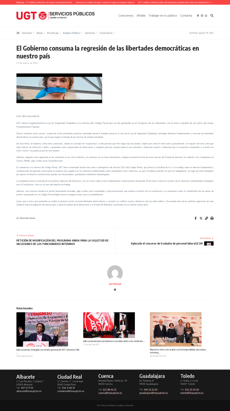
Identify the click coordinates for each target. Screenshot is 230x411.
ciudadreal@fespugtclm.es (70, 391)
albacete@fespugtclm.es (29, 391)
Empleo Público (71, 33)
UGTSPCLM (115, 284)
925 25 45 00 (192, 389)
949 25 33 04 (150, 389)
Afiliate (141, 15)
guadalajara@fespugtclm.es (153, 392)
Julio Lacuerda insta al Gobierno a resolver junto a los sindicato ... (114, 341)
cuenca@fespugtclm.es (110, 392)
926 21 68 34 (68, 387)
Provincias (53, 33)
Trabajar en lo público (163, 15)
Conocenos (126, 15)
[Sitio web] (115, 290)
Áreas (39, 33)
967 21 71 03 (27, 387)
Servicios (90, 33)
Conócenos (106, 33)
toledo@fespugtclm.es (192, 392)
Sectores (27, 33)
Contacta (186, 15)
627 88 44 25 (109, 389)
